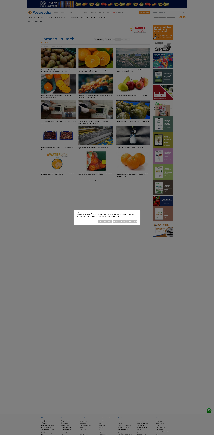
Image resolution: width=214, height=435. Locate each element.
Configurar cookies (105, 221)
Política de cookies (113, 216)
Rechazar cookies (119, 221)
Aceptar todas (132, 221)
